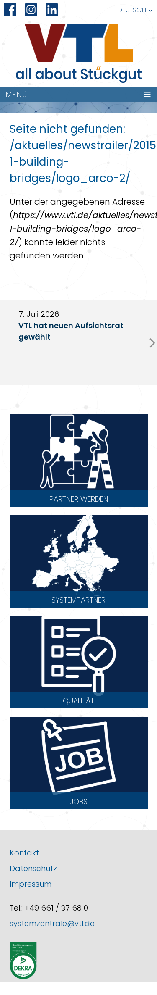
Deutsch (132, 10)
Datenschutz (33, 868)
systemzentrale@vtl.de (52, 923)
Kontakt (24, 853)
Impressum (30, 884)
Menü (17, 94)
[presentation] (152, 342)
